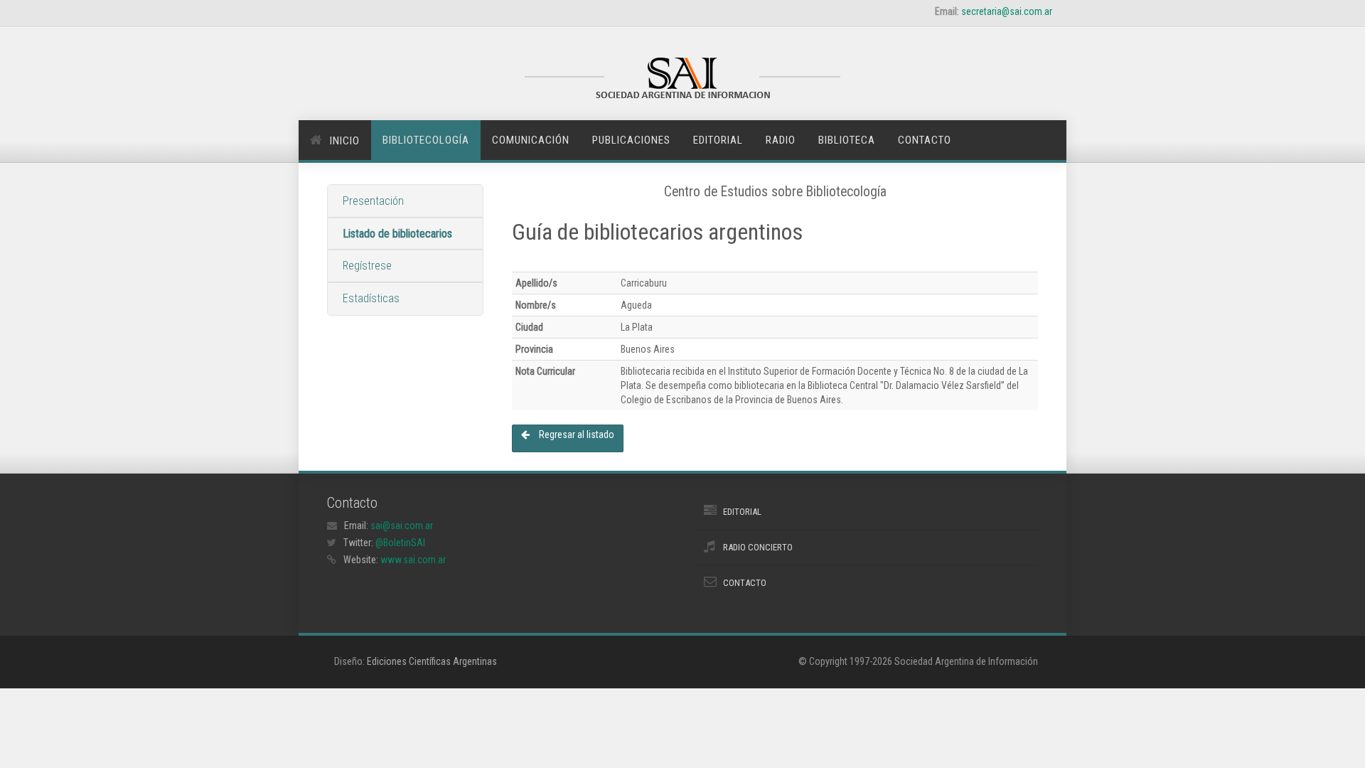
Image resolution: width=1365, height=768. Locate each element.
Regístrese (367, 265)
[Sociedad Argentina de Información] (682, 79)
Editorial (718, 140)
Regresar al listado (575, 434)
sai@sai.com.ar (401, 525)
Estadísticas (371, 298)
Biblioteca (846, 140)
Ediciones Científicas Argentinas (432, 661)
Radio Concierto (758, 547)
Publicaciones (631, 140)
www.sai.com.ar (413, 559)
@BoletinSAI (400, 542)
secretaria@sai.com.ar (1006, 11)
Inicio (345, 140)
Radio (781, 140)
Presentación (373, 201)
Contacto (924, 140)
